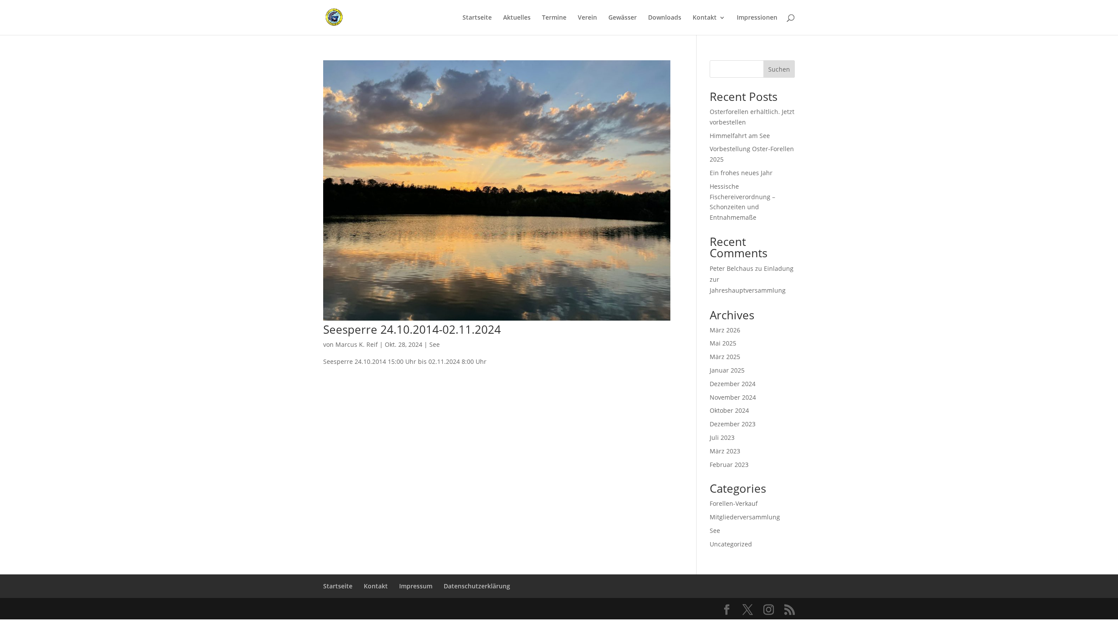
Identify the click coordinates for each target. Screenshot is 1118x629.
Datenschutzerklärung (477, 586)
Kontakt (705, 17)
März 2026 (725, 330)
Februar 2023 (729, 464)
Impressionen (757, 17)
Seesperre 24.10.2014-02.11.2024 (412, 329)
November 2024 (733, 397)
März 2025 (725, 357)
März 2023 (725, 451)
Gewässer (622, 17)
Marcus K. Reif (356, 344)
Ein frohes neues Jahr (741, 173)
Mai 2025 (723, 343)
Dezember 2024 (733, 384)
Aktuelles (517, 17)
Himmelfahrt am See (740, 135)
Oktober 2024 (729, 410)
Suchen (779, 69)
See (434, 344)
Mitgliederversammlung (745, 517)
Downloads (664, 17)
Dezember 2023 (733, 424)
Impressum (415, 586)
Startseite (477, 17)
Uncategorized (731, 544)
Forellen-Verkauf (734, 503)
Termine (554, 17)
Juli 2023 (722, 437)
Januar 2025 (727, 370)
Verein (587, 17)
